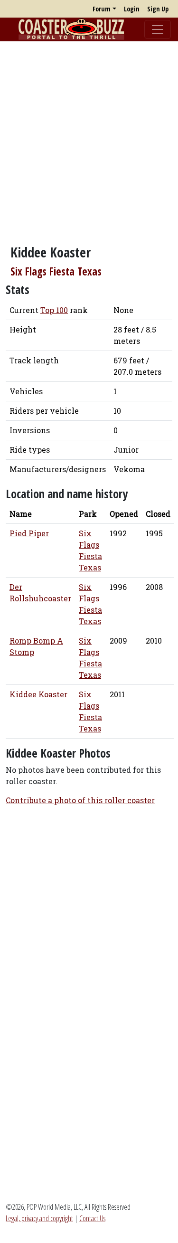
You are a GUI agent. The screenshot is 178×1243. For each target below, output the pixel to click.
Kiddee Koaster (38, 694)
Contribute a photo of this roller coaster (80, 800)
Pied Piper (29, 533)
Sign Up (158, 8)
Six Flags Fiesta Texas (56, 271)
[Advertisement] (89, 138)
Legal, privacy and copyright (39, 1218)
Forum (102, 8)
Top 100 (54, 310)
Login (132, 8)
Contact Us (92, 1218)
